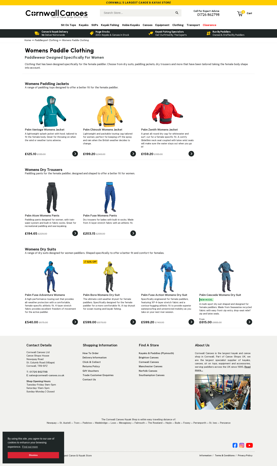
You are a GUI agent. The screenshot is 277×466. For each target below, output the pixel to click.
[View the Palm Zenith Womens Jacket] (191, 155)
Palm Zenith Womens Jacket (159, 129)
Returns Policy (91, 366)
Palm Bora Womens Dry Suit (101, 295)
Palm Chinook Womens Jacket (102, 129)
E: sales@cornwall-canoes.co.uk (45, 375)
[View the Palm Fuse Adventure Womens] (75, 323)
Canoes (147, 25)
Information (205, 455)
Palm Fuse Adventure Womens (45, 295)
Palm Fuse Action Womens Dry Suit (164, 295)
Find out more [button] (30, 446)
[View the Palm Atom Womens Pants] (75, 235)
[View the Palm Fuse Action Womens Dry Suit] (191, 323)
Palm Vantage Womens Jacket (44, 129)
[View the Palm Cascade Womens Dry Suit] (249, 323)
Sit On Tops (68, 25)
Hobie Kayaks (131, 25)
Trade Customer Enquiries (98, 375)
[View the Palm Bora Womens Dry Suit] (133, 323)
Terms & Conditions (225, 455)
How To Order (91, 353)
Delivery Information (95, 357)
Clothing (178, 25)
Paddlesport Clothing (46, 40)
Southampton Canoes (151, 375)
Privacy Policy (245, 455)
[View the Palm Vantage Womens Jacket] (75, 155)
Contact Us (89, 379)
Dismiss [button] (33, 455)
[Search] (176, 13)
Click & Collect (92, 362)
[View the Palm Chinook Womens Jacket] (133, 155)
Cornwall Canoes (149, 362)
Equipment (162, 25)
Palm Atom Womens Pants (42, 215)
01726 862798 (208, 15)
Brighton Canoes (149, 357)
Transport (193, 25)
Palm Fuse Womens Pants (100, 215)
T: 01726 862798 (37, 371)
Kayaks (83, 25)
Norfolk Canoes (148, 370)
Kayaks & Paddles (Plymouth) (156, 353)
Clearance (209, 25)
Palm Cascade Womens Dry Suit (220, 295)
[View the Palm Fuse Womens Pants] (133, 235)
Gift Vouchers (91, 370)
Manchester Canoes (150, 366)
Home (28, 40)
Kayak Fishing (110, 25)
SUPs (94, 25)
